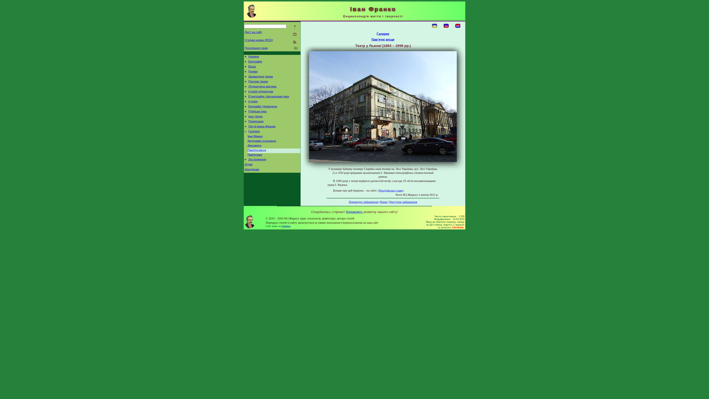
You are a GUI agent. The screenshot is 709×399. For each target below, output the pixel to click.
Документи (254, 145)
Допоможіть (354, 212)
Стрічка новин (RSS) (259, 40)
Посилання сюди (256, 48)
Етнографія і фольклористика (268, 96)
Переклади (255, 121)
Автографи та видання (262, 140)
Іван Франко (255, 136)
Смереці (285, 226)
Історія (253, 101)
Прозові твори (258, 81)
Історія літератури (260, 91)
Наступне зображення (403, 202)
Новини (253, 56)
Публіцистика (257, 111)
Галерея (254, 131)
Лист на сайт (253, 32)
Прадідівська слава (391, 190)
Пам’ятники (255, 154)
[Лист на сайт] (294, 34)
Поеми (253, 71)
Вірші (252, 66)
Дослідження (257, 159)
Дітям (248, 164)
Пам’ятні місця (257, 150)
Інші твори (255, 116)
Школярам (252, 169)
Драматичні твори (260, 76)
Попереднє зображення (363, 202)
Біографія (255, 61)
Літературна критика (262, 86)
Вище (383, 202)
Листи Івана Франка (261, 126)
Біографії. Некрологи (262, 106)
